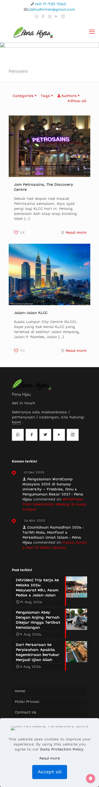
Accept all (50, 772)
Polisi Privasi (27, 702)
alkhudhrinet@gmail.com (51, 9)
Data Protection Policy (61, 749)
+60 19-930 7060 (50, 4)
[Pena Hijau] (33, 32)
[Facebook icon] (43, 16)
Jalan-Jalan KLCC (31, 313)
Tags (45, 96)
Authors (69, 96)
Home (20, 691)
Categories (23, 96)
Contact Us (25, 712)
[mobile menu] (91, 31)
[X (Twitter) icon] (50, 16)
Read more (76, 232)
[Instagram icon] (63, 16)
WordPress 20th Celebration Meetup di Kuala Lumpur (54, 504)
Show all (78, 101)
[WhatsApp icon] (37, 16)
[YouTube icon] (56, 16)
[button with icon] (18, 435)
